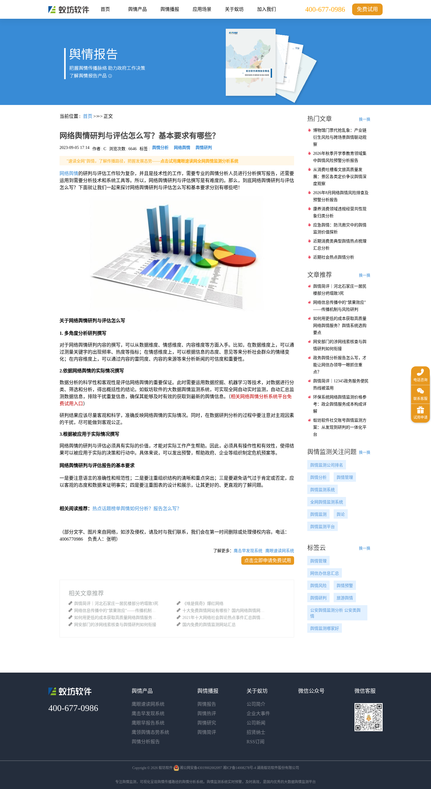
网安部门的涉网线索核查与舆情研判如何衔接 (115, 624)
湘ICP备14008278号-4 (239, 768)
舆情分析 (318, 477)
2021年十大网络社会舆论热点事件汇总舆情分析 (224, 617)
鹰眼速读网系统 (279, 551)
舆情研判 (318, 598)
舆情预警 (345, 585)
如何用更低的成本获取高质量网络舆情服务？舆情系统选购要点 (116, 617)
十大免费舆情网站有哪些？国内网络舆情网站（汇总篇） (224, 610)
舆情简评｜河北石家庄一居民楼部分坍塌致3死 (116, 603)
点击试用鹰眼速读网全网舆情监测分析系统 (199, 161)
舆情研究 (206, 722)
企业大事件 (258, 713)
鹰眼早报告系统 (148, 722)
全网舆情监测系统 (326, 502)
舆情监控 (68, 9)
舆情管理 (345, 477)
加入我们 (266, 9)
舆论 (341, 514)
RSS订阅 (255, 741)
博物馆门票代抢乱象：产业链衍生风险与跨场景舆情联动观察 (339, 137)
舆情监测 (318, 514)
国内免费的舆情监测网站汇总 (209, 624)
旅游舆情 (345, 598)
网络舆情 (69, 173)
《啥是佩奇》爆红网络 (202, 603)
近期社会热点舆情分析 (333, 257)
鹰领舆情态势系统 (150, 732)
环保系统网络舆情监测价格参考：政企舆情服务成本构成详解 (339, 404)
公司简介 (256, 704)
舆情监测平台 (322, 527)
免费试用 (367, 9)
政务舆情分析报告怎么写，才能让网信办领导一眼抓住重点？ (339, 365)
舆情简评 (206, 732)
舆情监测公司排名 (326, 465)
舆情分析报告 (146, 741)
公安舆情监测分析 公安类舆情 (335, 613)
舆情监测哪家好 (324, 628)
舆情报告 (206, 704)
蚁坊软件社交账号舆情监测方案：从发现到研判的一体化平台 (339, 427)
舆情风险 (318, 585)
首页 (105, 9)
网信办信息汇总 (324, 573)
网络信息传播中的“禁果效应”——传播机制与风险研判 (116, 610)
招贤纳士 (256, 732)
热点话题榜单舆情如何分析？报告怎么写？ (136, 508)
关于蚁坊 (234, 9)
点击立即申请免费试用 (267, 560)
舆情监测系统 (322, 490)
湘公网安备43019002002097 (201, 768)
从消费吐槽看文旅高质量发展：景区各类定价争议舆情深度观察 (339, 176)
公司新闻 (256, 722)
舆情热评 (206, 713)
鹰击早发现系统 (248, 551)
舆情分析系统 (192, 782)
